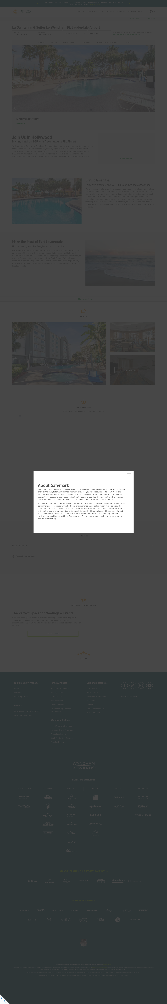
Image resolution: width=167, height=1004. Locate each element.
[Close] (129, 475)
